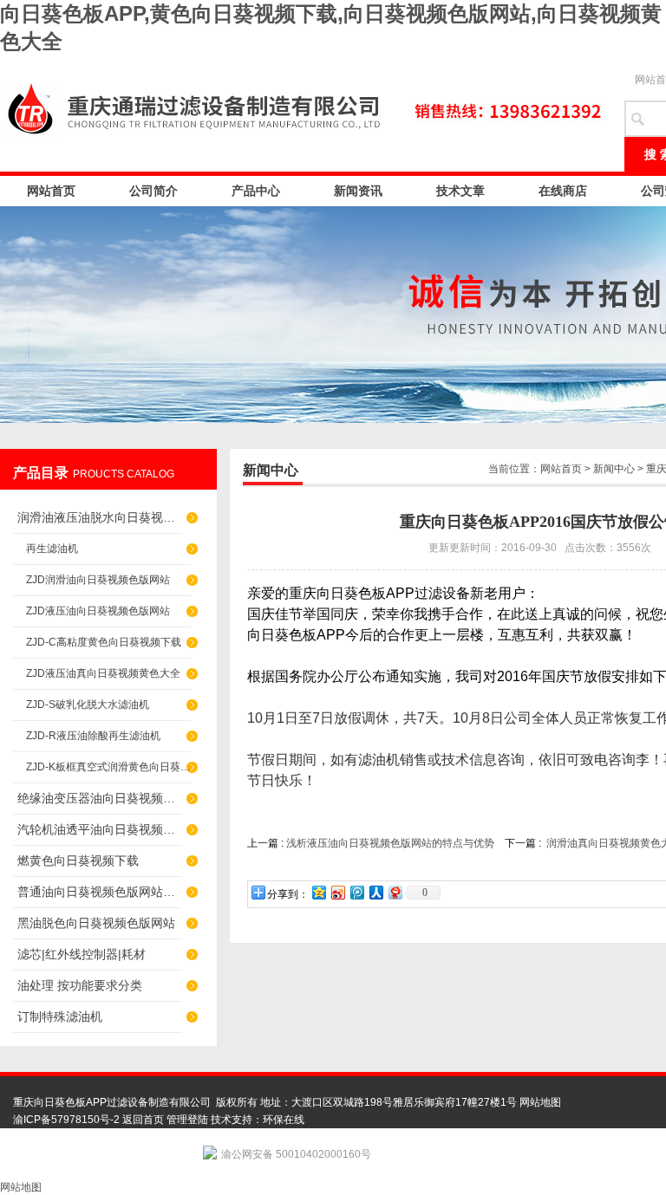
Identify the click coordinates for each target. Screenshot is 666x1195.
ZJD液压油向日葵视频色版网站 (98, 611)
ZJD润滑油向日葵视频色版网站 (98, 580)
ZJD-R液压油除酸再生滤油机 (93, 736)
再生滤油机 (52, 548)
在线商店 (563, 191)
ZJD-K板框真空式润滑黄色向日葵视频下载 (108, 767)
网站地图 (540, 1102)
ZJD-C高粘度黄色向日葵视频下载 (103, 642)
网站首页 (51, 191)
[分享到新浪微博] (337, 892)
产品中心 (256, 191)
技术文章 (460, 191)
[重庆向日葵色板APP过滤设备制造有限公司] (303, 107)
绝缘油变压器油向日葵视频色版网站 (99, 798)
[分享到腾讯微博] (356, 892)
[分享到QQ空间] (318, 892)
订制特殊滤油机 (59, 1016)
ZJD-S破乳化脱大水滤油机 (87, 704)
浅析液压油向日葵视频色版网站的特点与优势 (390, 843)
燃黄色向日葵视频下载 (78, 860)
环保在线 (283, 1120)
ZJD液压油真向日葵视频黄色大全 (103, 673)
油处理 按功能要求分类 (79, 985)
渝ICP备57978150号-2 (66, 1120)
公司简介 (153, 191)
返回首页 (143, 1120)
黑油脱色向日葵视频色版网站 (96, 923)
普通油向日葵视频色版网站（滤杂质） (99, 892)
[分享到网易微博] (394, 892)
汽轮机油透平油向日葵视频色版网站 (99, 829)
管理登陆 (187, 1120)
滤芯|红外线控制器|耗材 (81, 954)
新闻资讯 (358, 191)
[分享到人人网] (375, 892)
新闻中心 (614, 469)
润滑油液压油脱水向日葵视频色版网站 (99, 517)
